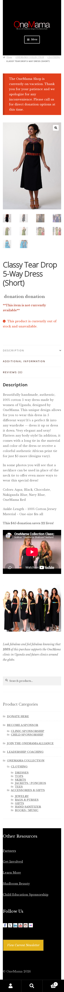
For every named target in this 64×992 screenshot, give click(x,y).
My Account (10, 986)
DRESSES (22, 772)
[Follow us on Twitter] (10, 925)
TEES (19, 786)
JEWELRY (22, 796)
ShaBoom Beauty (16, 883)
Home (9, 57)
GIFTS (19, 803)
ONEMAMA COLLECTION (29, 57)
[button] (56, 128)
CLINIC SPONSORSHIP (27, 731)
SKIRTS (20, 779)
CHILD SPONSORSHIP (27, 734)
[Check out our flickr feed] (31, 925)
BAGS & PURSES (27, 799)
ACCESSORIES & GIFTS (28, 790)
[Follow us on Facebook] (5, 925)
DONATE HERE (18, 716)
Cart (49, 983)
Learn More (12, 872)
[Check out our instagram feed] (25, 925)
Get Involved (13, 861)
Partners (9, 851)
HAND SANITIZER (28, 806)
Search (32, 986)
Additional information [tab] (24, 361)
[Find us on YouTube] (20, 925)
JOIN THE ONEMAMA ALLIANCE (30, 743)
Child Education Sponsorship (25, 894)
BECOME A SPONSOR (22, 725)
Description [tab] (13, 350)
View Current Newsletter (23, 945)
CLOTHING (53, 57)
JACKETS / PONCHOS (30, 783)
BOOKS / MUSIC (26, 810)
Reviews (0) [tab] (13, 372)
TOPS (19, 776)
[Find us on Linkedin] (15, 925)
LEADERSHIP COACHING (25, 751)
